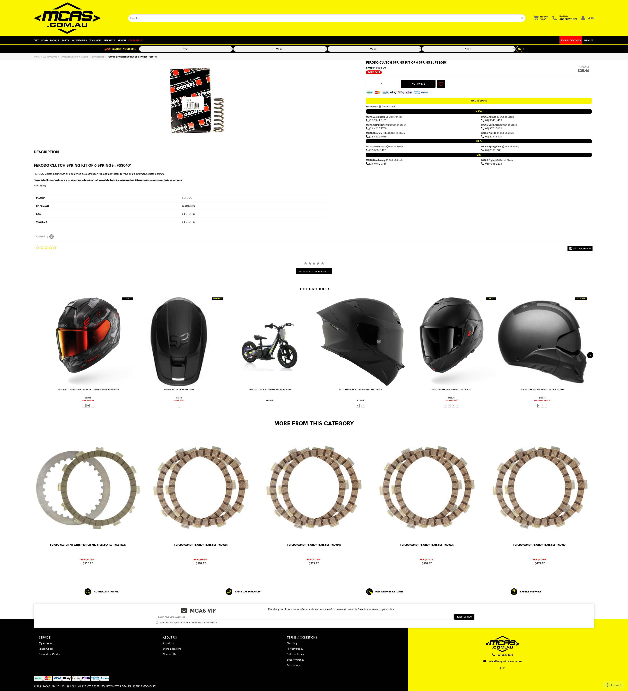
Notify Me (418, 83)
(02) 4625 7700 (378, 128)
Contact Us (169, 654)
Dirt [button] (36, 40)
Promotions (293, 665)
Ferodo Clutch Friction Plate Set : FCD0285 (201, 544)
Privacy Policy (210, 622)
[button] (441, 84)
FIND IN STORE (479, 100)
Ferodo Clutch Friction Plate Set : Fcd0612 (314, 544)
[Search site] (522, 18)
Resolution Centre (50, 654)
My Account (46, 643)
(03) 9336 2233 (493, 163)
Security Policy (295, 659)
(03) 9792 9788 (378, 163)
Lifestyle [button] (109, 40)
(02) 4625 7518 (378, 136)
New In (122, 40)
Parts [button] (65, 40)
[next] (590, 355)
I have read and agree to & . (188, 622)
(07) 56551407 (377, 150)
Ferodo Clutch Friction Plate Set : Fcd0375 (427, 544)
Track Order (46, 648)
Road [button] (44, 40)
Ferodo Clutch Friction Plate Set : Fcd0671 (540, 544)
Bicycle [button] (54, 40)
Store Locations (571, 40)
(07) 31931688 (493, 150)
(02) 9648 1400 (493, 120)
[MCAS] (78, 18)
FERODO (187, 198)
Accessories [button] (79, 40)
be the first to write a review (314, 271)
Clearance (135, 40)
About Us (168, 643)
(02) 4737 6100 (493, 136)
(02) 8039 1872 (568, 19)
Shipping (292, 643)
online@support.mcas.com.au (505, 661)
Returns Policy (295, 654)
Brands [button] (588, 40)
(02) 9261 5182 (378, 120)
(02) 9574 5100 (493, 128)
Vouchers (95, 40)
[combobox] (323, 18)
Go (519, 48)
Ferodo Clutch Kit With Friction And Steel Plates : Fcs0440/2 (88, 544)
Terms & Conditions (191, 622)
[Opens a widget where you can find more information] (613, 685)
